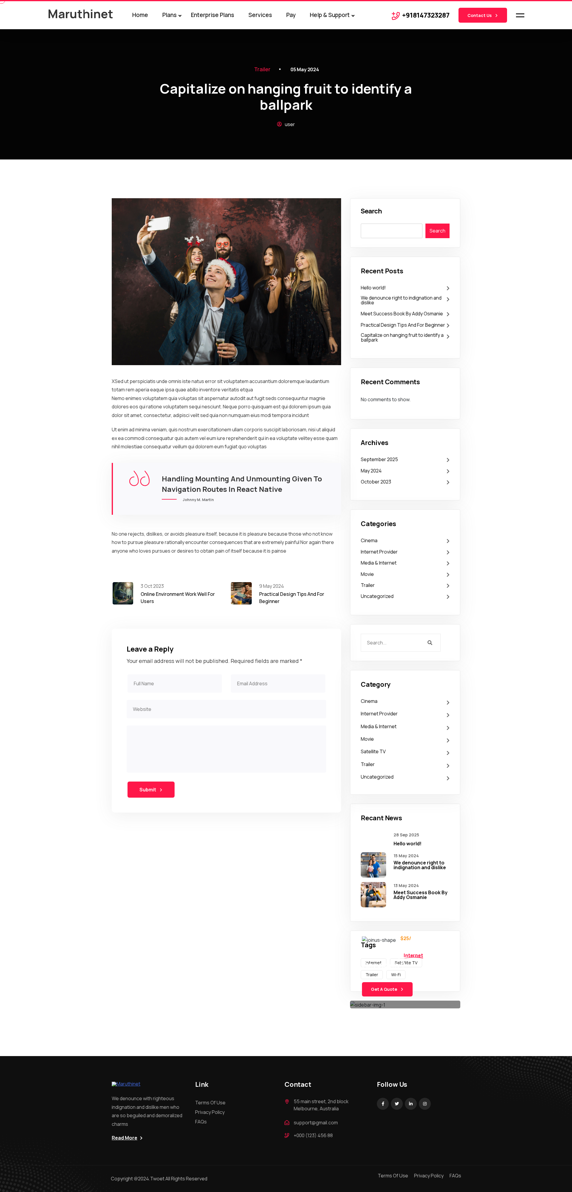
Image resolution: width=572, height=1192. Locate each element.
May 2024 (371, 470)
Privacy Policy (210, 1112)
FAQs (201, 1121)
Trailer (262, 69)
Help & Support (330, 15)
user (289, 124)
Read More (124, 1137)
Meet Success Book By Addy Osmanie (402, 313)
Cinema (369, 540)
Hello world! (373, 287)
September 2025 (379, 459)
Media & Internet (379, 562)
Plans (169, 15)
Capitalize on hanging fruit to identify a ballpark (402, 337)
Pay (291, 15)
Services (260, 15)
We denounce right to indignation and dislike (401, 300)
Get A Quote (384, 989)
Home (140, 15)
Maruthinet (80, 13)
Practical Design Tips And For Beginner (403, 325)
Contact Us (479, 15)
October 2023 (376, 481)
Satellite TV (373, 751)
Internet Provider (379, 551)
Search (371, 211)
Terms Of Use (210, 1102)
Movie (367, 574)
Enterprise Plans (212, 15)
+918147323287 (426, 15)
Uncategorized (377, 596)
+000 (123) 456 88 (313, 1135)
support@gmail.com (316, 1122)
